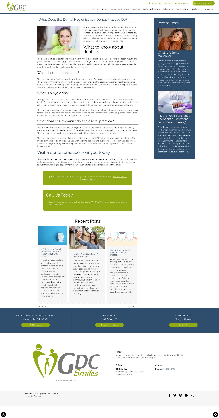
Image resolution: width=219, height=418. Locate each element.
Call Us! (204, 3)
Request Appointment (109, 325)
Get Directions (35, 325)
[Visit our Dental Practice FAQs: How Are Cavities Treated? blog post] (122, 236)
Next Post (133, 307)
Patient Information (120, 9)
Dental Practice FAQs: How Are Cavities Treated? (120, 252)
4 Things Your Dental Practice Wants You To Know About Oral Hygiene (51, 252)
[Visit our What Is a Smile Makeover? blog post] (175, 50)
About (104, 9)
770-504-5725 (97, 202)
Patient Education (151, 9)
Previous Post (43, 307)
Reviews (195, 9)
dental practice (92, 27)
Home (95, 9)
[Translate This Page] (215, 414)
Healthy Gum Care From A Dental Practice (85, 255)
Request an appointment (59, 202)
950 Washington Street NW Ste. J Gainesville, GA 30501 (170, 3)
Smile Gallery (182, 9)
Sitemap (38, 396)
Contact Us (208, 9)
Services (136, 9)
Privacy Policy (29, 396)
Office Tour (168, 9)
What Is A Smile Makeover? (168, 54)
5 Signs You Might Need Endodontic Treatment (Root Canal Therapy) (174, 119)
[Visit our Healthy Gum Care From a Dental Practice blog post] (87, 237)
